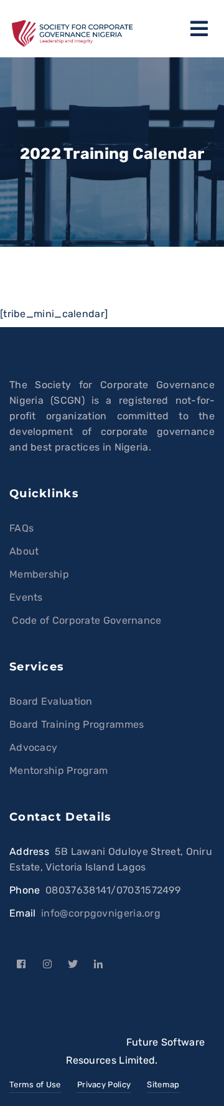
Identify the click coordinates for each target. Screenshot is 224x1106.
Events (26, 597)
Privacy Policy (104, 1084)
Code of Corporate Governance (85, 620)
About (24, 551)
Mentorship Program (58, 770)
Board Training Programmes (76, 724)
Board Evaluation (51, 701)
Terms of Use (35, 1084)
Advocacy (33, 747)
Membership (39, 574)
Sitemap (163, 1084)
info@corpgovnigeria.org (101, 913)
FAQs (21, 528)
